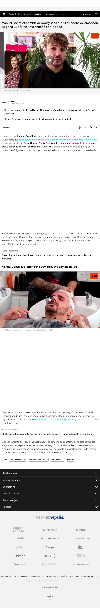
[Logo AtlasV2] (19, 564)
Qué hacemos (9, 473)
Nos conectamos (11, 479)
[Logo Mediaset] (50, 519)
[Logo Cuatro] (81, 530)
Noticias (6, 506)
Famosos (70, 459)
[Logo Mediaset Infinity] (19, 530)
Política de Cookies (72, 576)
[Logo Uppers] (19, 556)
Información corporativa (18, 576)
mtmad (11, 101)
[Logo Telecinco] (50, 530)
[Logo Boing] (19, 547)
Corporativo (8, 486)
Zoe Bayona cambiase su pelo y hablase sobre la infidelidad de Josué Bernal (57, 139)
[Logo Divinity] (19, 538)
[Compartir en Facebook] (96, 127)
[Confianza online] (50, 598)
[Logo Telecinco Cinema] (50, 556)
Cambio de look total (19, 14)
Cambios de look (57, 459)
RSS (97, 576)
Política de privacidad (36, 576)
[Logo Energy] (50, 547)
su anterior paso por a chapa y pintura (54, 419)
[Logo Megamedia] (51, 587)
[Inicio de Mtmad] (3, 14)
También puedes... (11, 493)
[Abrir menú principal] (96, 14)
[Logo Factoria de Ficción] (81, 538)
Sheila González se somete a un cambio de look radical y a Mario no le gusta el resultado (47, 433)
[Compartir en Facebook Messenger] (91, 127)
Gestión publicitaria (87, 576)
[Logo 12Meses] (81, 555)
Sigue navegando (11, 500)
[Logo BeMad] (80, 547)
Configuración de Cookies (55, 576)
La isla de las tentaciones (38, 459)
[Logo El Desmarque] (50, 538)
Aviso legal (5, 576)
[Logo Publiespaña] (50, 564)
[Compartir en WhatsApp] (80, 127)
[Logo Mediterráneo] (80, 564)
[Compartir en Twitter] (85, 127)
